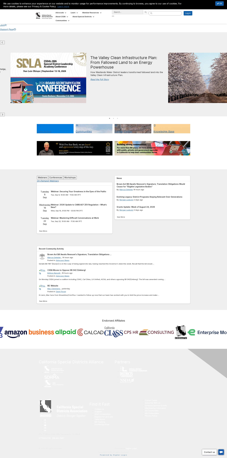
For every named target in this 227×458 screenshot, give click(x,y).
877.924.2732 (45, 438)
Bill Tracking (100, 422)
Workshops (70, 177)
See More (43, 231)
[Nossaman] (152, 148)
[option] (29, 333)
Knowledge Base (102, 424)
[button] (61, 13)
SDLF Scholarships (103, 414)
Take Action (100, 419)
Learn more (63, 6)
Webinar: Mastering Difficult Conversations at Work (75, 218)
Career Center (151, 400)
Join (2, 25)
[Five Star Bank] (74, 148)
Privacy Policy (151, 416)
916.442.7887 (58, 438)
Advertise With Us (152, 403)
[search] (146, 12)
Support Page (7, 29)
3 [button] (117, 118)
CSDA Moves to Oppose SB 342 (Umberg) (66, 270)
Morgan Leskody (126, 200)
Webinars (42, 177)
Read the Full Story (99, 79)
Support (98, 411)
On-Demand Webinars (48, 181)
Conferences (55, 177)
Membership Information (155, 408)
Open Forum (61, 291)
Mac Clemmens (53, 289)
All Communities (151, 410)
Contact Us (99, 409)
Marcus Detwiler (126, 189)
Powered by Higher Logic (113, 455)
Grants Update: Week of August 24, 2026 (136, 207)
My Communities (152, 413)
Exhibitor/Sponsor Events (156, 405)
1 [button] (109, 118)
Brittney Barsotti (53, 273)
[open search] (113, 16)
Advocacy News (62, 260)
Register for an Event (104, 417)
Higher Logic (131, 448)
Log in (188, 13)
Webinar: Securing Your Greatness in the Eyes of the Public (78, 191)
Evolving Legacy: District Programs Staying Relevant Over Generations (149, 197)
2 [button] (113, 118)
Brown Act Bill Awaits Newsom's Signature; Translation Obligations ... (79, 254)
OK (220, 3)
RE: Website (52, 286)
